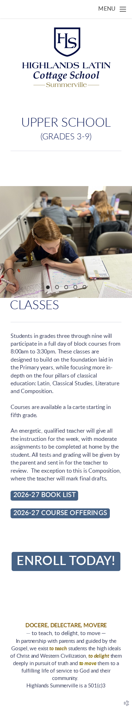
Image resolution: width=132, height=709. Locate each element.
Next (124, 242)
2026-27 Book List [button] (44, 495)
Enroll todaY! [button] (66, 561)
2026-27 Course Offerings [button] (60, 513)
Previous (8, 242)
